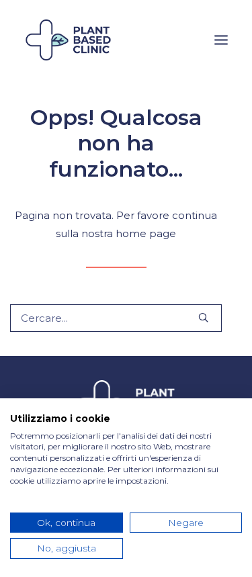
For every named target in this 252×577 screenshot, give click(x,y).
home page (146, 233)
